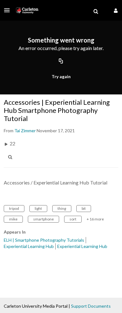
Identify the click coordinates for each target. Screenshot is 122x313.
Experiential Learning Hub (29, 246)
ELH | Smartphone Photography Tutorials (44, 240)
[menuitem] (95, 11)
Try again (61, 76)
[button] (9, 10)
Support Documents (91, 306)
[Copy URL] (61, 62)
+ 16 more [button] (95, 219)
